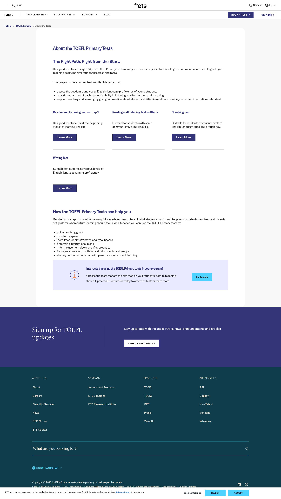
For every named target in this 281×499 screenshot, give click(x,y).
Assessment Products (101, 387)
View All (149, 421)
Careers (37, 395)
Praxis (147, 412)
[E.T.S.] (140, 5)
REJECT (215, 493)
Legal (35, 487)
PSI (202, 387)
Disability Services (43, 404)
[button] (37, 14)
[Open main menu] (6, 5)
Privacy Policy (123, 492)
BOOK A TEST (239, 14)
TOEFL (148, 387)
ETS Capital (40, 429)
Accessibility (168, 487)
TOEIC (148, 395)
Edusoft (204, 395)
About (36, 387)
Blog (107, 14)
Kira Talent (206, 404)
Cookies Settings (187, 487)
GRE (146, 404)
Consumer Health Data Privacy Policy (104, 487)
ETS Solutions (96, 395)
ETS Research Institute (102, 404)
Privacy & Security (50, 487)
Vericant (205, 412)
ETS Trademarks (72, 487)
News (36, 412)
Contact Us (202, 277)
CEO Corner (40, 421)
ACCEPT (238, 493)
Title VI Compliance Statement (143, 487)
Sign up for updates (141, 343)
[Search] (247, 449)
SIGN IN (266, 14)
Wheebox (205, 421)
